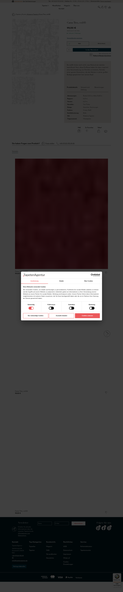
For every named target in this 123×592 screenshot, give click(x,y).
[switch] (51, 308)
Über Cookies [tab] (88, 281)
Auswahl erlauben (61, 315)
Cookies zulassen (87, 315)
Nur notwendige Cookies (35, 315)
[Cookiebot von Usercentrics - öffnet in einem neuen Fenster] (92, 275)
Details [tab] (61, 281)
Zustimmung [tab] (35, 281)
